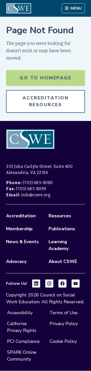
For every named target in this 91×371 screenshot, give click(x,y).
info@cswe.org (36, 194)
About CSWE (63, 261)
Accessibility (20, 313)
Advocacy (16, 261)
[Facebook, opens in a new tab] (62, 283)
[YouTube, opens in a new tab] (76, 283)
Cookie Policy (63, 341)
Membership (19, 229)
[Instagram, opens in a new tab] (49, 283)
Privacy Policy (64, 324)
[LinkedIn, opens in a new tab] (36, 283)
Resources (60, 216)
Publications (62, 229)
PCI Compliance (23, 341)
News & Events (22, 242)
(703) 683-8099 (31, 188)
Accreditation (21, 216)
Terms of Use (64, 313)
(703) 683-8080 (38, 182)
